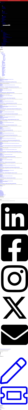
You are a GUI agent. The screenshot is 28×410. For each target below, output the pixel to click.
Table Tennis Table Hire (4, 59)
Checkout (1, 406)
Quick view (1, 80)
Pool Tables (3, 6)
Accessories (3, 66)
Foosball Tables (3, 7)
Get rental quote (1, 84)
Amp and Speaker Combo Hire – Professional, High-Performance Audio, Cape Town (9, 119)
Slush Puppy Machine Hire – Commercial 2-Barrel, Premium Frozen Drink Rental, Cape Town (10, 108)
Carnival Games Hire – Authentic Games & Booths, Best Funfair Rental (8, 183)
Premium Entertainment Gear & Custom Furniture (4, 73)
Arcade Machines (3, 67)
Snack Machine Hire (2, 107)
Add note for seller (1, 407)
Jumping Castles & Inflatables (4, 13)
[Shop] (14, 353)
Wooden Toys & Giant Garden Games (3, 75)
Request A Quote (3, 17)
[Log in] (0, 27)
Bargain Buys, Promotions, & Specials (3, 68)
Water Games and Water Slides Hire (3, 65)
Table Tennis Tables (4, 8)
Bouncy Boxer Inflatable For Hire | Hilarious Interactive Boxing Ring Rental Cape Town (10, 140)
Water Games (3, 12)
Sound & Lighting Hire (2, 118)
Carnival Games (1, 150)
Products (2, 47)
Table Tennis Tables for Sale (3, 74)
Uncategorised (2, 52)
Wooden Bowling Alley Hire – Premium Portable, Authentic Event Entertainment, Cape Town (10, 151)
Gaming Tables (3, 11)
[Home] (14, 352)
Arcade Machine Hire (4, 56)
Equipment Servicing (4, 16)
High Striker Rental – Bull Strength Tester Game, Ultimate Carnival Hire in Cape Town (10, 167)
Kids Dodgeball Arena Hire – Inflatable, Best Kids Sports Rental (7, 92)
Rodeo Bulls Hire (3, 62)
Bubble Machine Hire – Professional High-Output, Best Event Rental (7, 156)
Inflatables (3, 61)
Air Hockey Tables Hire (4, 55)
